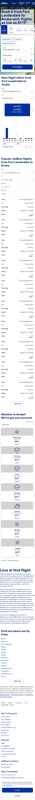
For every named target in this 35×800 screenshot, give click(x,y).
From (4, 47)
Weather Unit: (30, 421)
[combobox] (17, 91)
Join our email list (8, 775)
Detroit (3, 676)
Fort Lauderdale (6, 644)
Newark (3, 647)
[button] (18, 39)
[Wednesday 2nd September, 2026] (20, 138)
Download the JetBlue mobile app (12, 777)
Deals (10, 703)
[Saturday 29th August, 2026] (9, 138)
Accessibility (5, 746)
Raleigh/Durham (6, 668)
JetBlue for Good (7, 764)
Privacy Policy (8, 785)
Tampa (3, 649)
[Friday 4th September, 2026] (26, 138)
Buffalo (3, 655)
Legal (3, 743)
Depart (5, 59)
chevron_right (32, 109)
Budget (3, 183)
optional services (17, 695)
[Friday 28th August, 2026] (7, 133)
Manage (17, 796)
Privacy (3, 757)
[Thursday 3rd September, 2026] (23, 136)
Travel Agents (5, 725)
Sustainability (5, 767)
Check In (28, 3)
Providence (5, 660)
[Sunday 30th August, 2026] (12, 138)
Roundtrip (6, 39)
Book (15, 3)
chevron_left (3, 109)
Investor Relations (8, 727)
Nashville (4, 666)
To (3, 53)
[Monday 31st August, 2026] (15, 138)
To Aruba (18, 703)
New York (4, 641)
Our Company (6, 719)
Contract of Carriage (8, 748)
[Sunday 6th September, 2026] (31, 138)
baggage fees (4, 695)
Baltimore (4, 657)
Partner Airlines (6, 722)
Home (3, 703)
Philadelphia (5, 671)
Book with (4, 190)
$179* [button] (22, 23)
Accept (17, 790)
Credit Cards (5, 717)
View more (17, 681)
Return (20, 59)
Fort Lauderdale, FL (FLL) (11, 49)
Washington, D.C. (7, 674)
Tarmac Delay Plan (7, 751)
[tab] (4, 29)
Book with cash (8, 43)
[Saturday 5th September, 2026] (29, 138)
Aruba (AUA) (7, 55)
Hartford (4, 663)
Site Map (4, 733)
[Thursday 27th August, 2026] (4, 138)
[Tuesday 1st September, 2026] (18, 136)
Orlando (4, 652)
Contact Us (5, 735)
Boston (3, 639)
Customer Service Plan (8, 754)
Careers (5, 730)
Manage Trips (22, 3)
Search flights (17, 67)
